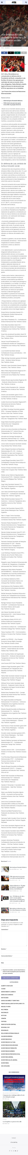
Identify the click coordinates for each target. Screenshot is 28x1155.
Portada (3, 1021)
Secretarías (7, 47)
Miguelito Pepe (5, 1006)
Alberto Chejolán (7, 985)
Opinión (3, 1018)
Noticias (3, 1015)
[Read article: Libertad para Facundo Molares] (5, 869)
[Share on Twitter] (11, 53)
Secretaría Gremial (7, 1057)
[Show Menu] (2, 2)
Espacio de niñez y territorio (10, 1000)
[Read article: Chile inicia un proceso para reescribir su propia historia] (5, 878)
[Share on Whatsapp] (17, 53)
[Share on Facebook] (4, 53)
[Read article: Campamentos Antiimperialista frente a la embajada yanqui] (14, 1083)
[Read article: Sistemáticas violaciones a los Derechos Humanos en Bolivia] (5, 910)
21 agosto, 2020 (13, 903)
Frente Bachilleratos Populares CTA (12, 1003)
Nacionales (4, 1012)
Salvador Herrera (6, 1036)
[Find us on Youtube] (15, 1151)
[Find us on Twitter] (11, 1151)
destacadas (4, 997)
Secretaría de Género (8, 1051)
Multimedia (4, 1009)
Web (2, 962)
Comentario (5, 929)
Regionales (4, 1030)
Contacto (14, 1138)
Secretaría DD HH (6, 1039)
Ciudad (3, 988)
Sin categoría (5, 1066)
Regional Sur (5, 1027)
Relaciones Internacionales (16, 47)
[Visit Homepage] (14, 2)
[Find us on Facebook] (9, 1151)
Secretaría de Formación (9, 1048)
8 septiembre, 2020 (14, 890)
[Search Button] (26, 2)
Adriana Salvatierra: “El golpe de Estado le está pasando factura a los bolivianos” (17, 887)
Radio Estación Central (8, 1024)
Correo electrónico (7, 956)
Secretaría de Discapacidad (9, 1045)
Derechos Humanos (7, 994)
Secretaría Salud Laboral (9, 1060)
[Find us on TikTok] (17, 1151)
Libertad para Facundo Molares (12, 100)
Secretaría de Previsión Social (10, 1054)
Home (2, 47)
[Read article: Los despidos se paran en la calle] (14, 1109)
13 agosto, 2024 (13, 880)
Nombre (4, 949)
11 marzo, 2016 (5, 44)
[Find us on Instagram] (13, 1151)
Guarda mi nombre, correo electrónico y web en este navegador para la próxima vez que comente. (14, 971)
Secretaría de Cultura (8, 1042)
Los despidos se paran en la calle (12, 1121)
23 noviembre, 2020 (14, 869)
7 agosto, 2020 (13, 912)
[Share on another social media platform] (24, 53)
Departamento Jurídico (8, 991)
